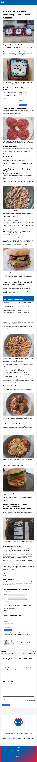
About (18, 754)
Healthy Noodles (27, 418)
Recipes (18, 753)
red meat (18, 564)
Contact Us (18, 756)
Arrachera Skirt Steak (28, 53)
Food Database (18, 751)
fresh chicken (15, 83)
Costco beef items (15, 53)
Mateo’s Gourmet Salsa (27, 432)
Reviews (18, 747)
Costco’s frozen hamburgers (24, 223)
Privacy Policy (18, 757)
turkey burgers (17, 560)
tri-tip (9, 54)
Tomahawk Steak (21, 54)
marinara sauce (9, 420)
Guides (18, 748)
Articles (18, 750)
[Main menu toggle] (35, 2)
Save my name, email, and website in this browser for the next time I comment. (29, 700)
